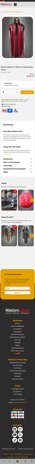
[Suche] (10, 461)
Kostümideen (17, 368)
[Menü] (3, 461)
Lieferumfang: (8, 83)
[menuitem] (1, 1)
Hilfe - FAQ (17, 340)
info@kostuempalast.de (19, 402)
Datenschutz (28, 454)
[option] (17, 37)
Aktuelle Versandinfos (9, 104)
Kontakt (5, 454)
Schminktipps (17, 373)
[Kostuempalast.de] (6, 4)
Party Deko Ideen (17, 365)
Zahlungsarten (17, 331)
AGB (11, 454)
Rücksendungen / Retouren (17, 337)
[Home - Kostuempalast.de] (17, 311)
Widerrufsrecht (19, 454)
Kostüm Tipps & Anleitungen (17, 371)
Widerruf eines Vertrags (17, 351)
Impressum (10, 457)
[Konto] (25, 461)
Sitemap (17, 345)
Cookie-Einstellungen (22, 457)
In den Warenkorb (27, 92)
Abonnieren (17, 292)
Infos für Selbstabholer (17, 326)
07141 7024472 (20, 400)
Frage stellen (7, 106)
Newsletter (17, 342)
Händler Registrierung (17, 348)
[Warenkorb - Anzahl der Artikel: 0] (31, 461)
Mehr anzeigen (7, 154)
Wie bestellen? (17, 329)
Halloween (17, 376)
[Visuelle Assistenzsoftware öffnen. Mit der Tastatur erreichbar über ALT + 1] (14, 4)
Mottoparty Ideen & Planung (18, 362)
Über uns (17, 323)
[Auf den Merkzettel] (3, 92)
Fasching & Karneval (17, 379)
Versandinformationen (17, 334)
